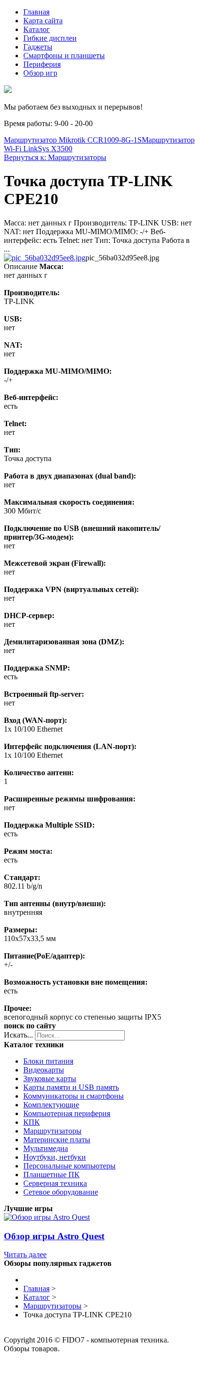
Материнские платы (56, 1139)
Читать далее (25, 1254)
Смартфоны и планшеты (64, 55)
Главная (36, 12)
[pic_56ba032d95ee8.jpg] (44, 258)
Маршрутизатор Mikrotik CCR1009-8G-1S (73, 140)
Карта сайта (43, 20)
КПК (31, 1122)
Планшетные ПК (51, 1174)
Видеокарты (43, 1070)
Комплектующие (51, 1105)
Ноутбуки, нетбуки (54, 1157)
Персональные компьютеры (69, 1166)
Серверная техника (55, 1183)
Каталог (36, 29)
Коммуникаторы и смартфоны (73, 1096)
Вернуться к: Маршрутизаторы (55, 157)
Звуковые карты (49, 1078)
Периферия (42, 64)
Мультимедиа (45, 1148)
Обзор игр (40, 73)
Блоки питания (48, 1061)
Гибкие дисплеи (50, 38)
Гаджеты (37, 47)
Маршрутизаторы (52, 1131)
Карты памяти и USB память (71, 1087)
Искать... (18, 1035)
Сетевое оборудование (60, 1192)
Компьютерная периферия (66, 1113)
